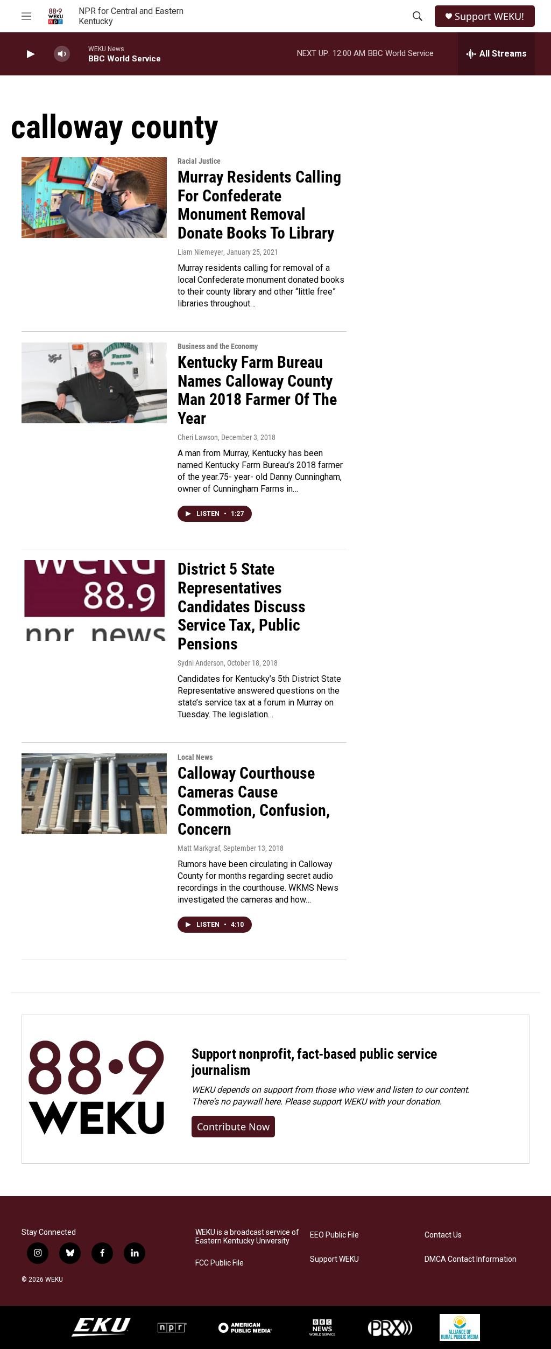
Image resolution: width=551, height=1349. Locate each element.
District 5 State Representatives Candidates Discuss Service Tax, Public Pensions (242, 606)
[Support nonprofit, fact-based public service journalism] (96, 1089)
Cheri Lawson (198, 437)
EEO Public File (334, 1235)
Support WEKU (334, 1259)
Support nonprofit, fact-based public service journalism (314, 1062)
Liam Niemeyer (200, 252)
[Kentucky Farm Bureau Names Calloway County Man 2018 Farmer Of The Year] (94, 383)
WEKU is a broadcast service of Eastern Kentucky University (247, 1236)
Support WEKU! (489, 16)
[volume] (62, 54)
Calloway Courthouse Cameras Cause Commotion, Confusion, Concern (254, 801)
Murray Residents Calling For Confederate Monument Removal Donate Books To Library (259, 204)
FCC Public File (219, 1263)
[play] (29, 54)
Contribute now (233, 1126)
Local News (195, 757)
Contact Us (443, 1235)
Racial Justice (199, 161)
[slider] (79, 53)
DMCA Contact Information (471, 1259)
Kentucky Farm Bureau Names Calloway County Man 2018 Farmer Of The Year (257, 390)
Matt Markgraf (199, 848)
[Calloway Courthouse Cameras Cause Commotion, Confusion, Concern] (94, 793)
